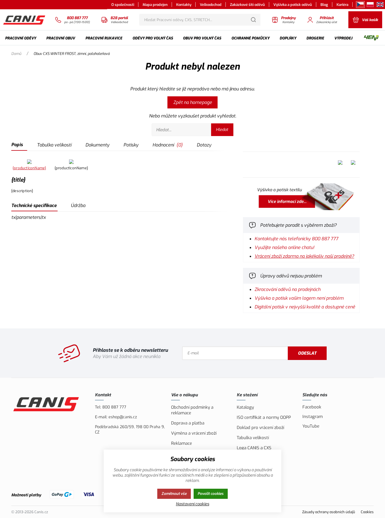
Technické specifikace (34, 205)
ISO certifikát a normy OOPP (264, 417)
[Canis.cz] (25, 19)
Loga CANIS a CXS (254, 448)
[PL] (370, 4)
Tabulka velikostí (54, 145)
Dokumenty (97, 145)
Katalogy (245, 407)
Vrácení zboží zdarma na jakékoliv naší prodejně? (304, 256)
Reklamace (181, 443)
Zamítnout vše (174, 493)
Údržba (78, 205)
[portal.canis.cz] (301, 209)
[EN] (380, 4)
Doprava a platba (187, 423)
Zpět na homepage (192, 102)
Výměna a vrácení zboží (193, 433)
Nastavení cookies (192, 504)
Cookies (367, 512)
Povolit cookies (211, 493)
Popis (17, 145)
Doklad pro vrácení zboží (260, 427)
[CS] (360, 4)
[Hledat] (253, 20)
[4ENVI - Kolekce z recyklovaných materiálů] (371, 38)
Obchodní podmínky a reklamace (192, 410)
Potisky (130, 145)
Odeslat (307, 353)
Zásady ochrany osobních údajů (328, 512)
